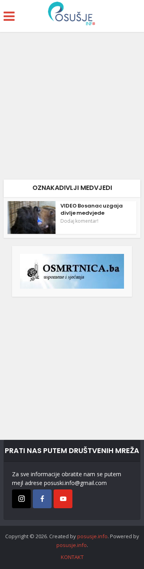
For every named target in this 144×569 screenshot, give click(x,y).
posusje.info (92, 536)
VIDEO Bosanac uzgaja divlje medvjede (91, 209)
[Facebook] (42, 498)
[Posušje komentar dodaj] (72, 270)
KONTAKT (72, 557)
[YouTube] (63, 498)
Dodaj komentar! (79, 221)
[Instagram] (21, 498)
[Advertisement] (72, 109)
